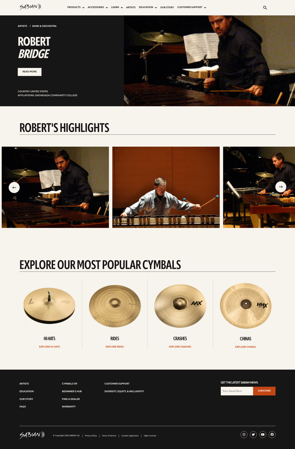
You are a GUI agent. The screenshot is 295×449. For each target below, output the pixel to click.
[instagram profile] (244, 434)
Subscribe (264, 391)
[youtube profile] (262, 434)
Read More (30, 71)
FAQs (22, 407)
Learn (115, 7)
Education (146, 7)
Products (74, 7)
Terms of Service (109, 436)
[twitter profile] (253, 434)
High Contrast (150, 436)
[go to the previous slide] (14, 187)
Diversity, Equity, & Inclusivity (124, 391)
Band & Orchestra (44, 26)
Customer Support (189, 7)
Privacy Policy (91, 436)
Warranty (69, 407)
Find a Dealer (71, 399)
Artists (131, 7)
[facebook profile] (272, 434)
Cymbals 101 (69, 384)
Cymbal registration (130, 436)
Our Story (167, 7)
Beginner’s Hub (72, 391)
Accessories (96, 7)
